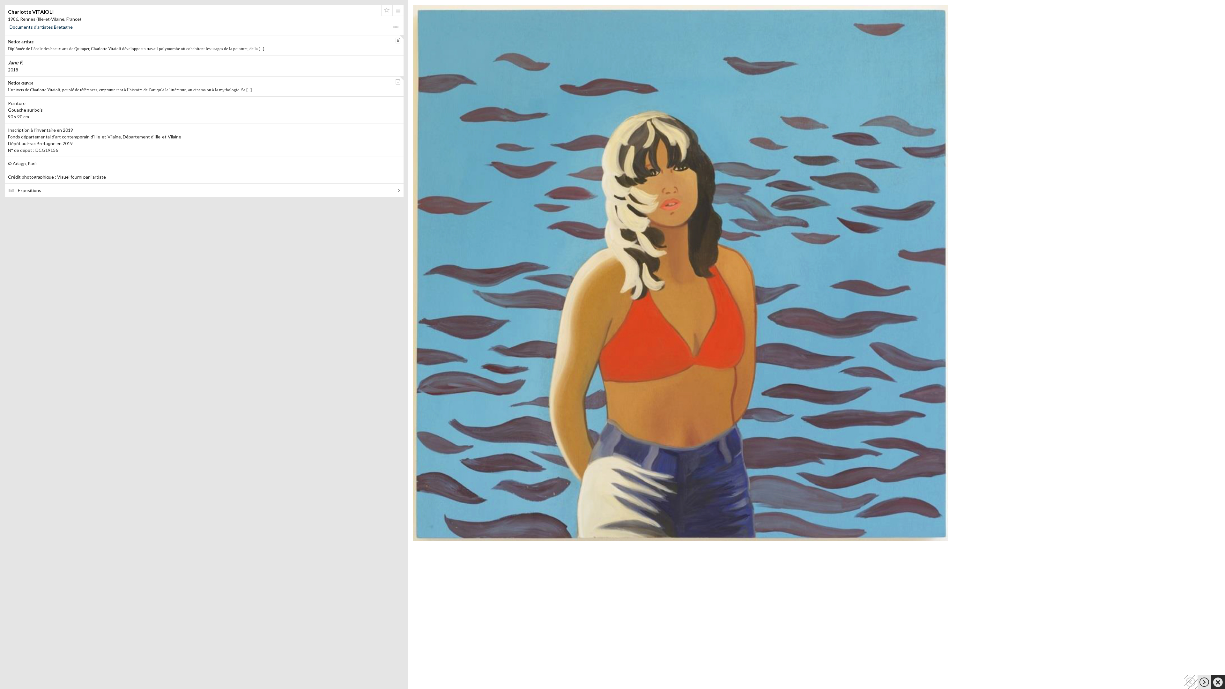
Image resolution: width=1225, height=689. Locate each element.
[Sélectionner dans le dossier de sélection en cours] (387, 10)
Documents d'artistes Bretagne (41, 27)
